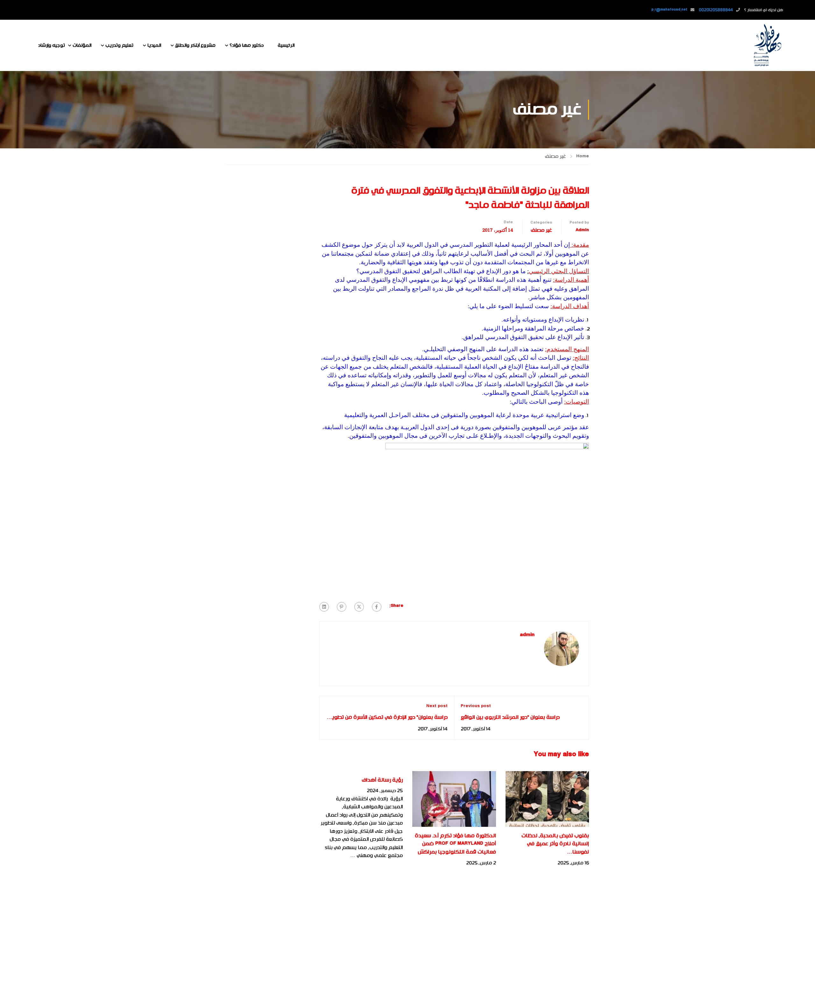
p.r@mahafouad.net (669, 10)
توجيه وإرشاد (51, 45)
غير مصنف (555, 156)
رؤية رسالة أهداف (382, 780)
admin (582, 230)
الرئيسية (286, 45)
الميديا (154, 45)
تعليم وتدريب (119, 45)
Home (582, 156)
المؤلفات (82, 45)
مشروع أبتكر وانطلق (195, 45)
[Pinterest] (341, 607)
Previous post (476, 706)
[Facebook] (376, 607)
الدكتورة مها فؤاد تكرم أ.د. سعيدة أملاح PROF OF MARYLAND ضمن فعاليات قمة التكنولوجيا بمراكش (455, 844)
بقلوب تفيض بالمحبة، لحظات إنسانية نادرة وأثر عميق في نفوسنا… (555, 844)
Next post (437, 706)
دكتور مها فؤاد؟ (247, 45)
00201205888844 (716, 10)
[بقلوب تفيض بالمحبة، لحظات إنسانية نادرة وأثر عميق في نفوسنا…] (547, 798)
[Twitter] (359, 607)
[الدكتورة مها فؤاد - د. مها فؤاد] (767, 45)
